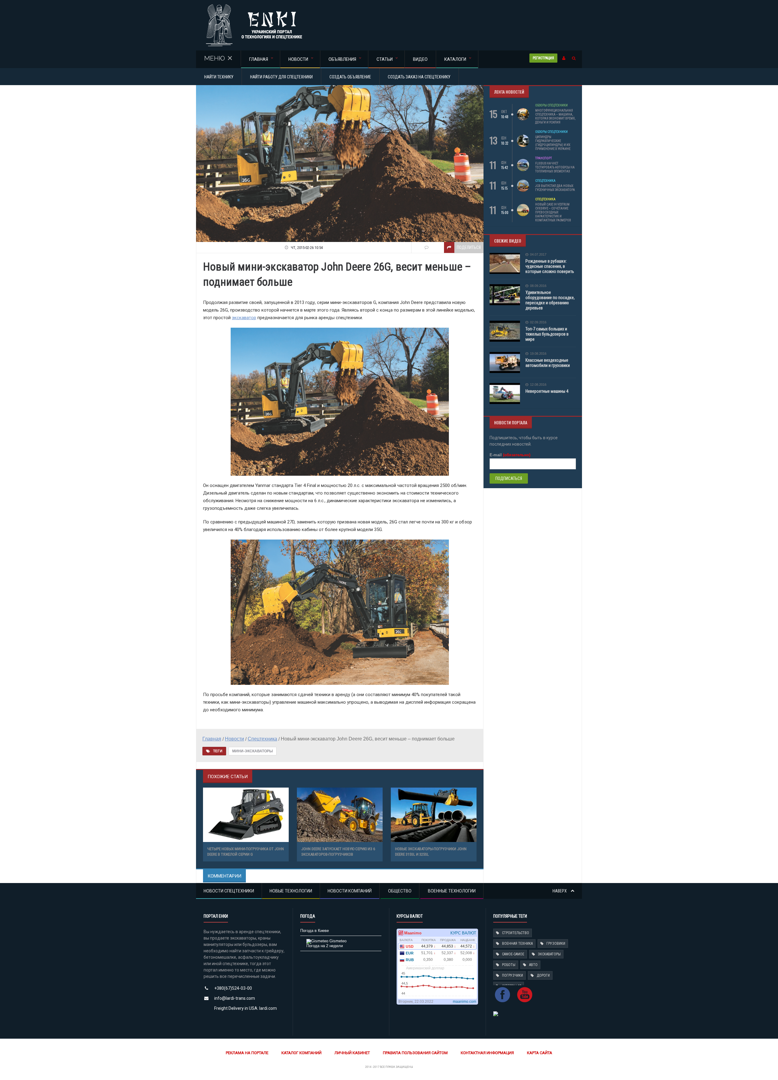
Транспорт (543, 158)
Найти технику (218, 76)
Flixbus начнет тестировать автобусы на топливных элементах (555, 167)
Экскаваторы (549, 954)
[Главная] (254, 6)
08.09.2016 (538, 286)
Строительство (515, 933)
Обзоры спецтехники (551, 105)
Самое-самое (513, 954)
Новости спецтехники (229, 890)
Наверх (560, 890)
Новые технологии (291, 890)
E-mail (510, 455)
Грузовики (555, 943)
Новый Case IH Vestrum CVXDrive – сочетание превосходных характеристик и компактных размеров (553, 212)
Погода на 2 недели (324, 946)
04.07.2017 (538, 254)
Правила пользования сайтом (415, 1053)
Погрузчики (512, 975)
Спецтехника (545, 180)
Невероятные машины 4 (546, 391)
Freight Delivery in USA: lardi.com (245, 1008)
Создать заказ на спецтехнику (419, 76)
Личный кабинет (352, 1053)
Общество (399, 890)
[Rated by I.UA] (495, 1013)
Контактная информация (487, 1053)
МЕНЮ (214, 58)
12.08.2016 (538, 384)
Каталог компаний (301, 1053)
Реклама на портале (247, 1053)
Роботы (508, 965)
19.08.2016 (538, 353)
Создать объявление (350, 76)
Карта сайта (539, 1053)
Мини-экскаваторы (252, 751)
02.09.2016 (538, 322)
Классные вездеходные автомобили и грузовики (547, 363)
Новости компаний (350, 890)
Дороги (543, 975)
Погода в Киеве (314, 930)
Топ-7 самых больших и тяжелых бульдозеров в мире (547, 334)
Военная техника (517, 943)
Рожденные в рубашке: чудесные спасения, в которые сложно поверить (549, 266)
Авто (533, 965)
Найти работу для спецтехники (281, 76)
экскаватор (244, 317)
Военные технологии (452, 890)
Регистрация (543, 58)
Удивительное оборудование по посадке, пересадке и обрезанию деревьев (550, 300)
